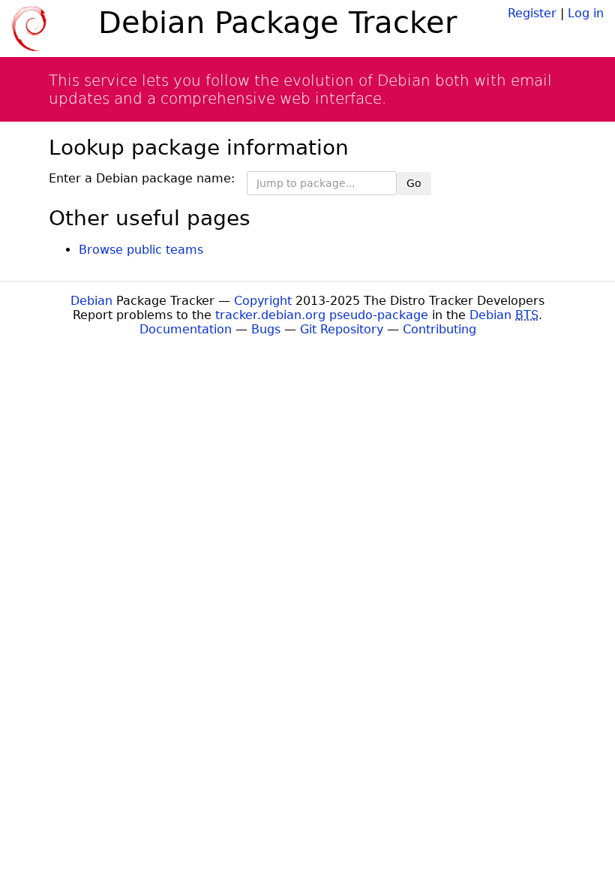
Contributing (439, 329)
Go (414, 183)
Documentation (186, 329)
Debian (91, 301)
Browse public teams (141, 250)
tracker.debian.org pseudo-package (321, 315)
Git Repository (341, 329)
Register (532, 13)
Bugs (265, 329)
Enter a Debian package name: (142, 178)
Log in (586, 13)
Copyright (263, 301)
